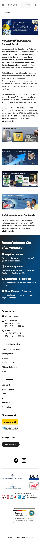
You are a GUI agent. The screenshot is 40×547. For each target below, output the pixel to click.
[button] (3, 5)
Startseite (7, 12)
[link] (12, 5)
